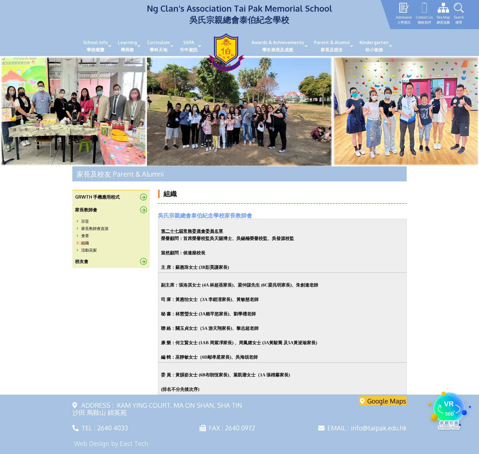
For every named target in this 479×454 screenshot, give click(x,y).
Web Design (91, 443)
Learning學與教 (127, 46)
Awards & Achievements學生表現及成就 (277, 46)
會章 (85, 236)
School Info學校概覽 (95, 46)
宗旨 (85, 221)
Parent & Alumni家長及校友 (332, 46)
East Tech (134, 443)
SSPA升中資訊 (189, 46)
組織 (85, 243)
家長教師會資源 (94, 229)
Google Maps (386, 401)
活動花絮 (89, 250)
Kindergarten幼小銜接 (374, 46)
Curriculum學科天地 (158, 46)
